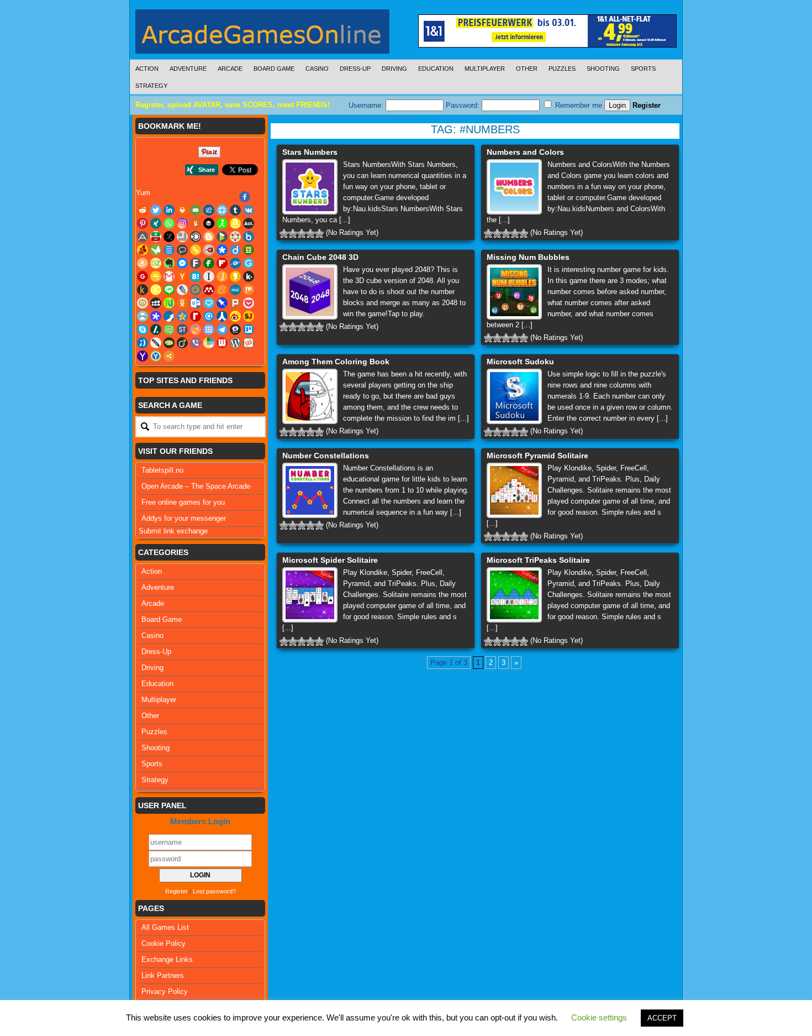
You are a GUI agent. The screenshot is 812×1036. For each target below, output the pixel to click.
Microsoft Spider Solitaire (330, 560)
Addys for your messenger (183, 518)
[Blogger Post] (208, 236)
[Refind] (208, 316)
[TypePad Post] (169, 342)
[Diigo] (235, 249)
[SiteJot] (248, 316)
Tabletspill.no (162, 470)
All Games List (165, 927)
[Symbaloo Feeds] (208, 329)
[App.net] (142, 236)
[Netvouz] (169, 302)
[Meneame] (222, 289)
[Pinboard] (222, 302)
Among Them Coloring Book (335, 361)
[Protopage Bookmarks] (155, 316)
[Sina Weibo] (235, 316)
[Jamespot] (222, 276)
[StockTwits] (182, 329)
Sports (643, 68)
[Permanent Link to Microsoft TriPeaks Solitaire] (514, 594)
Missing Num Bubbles (528, 257)
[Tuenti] (142, 342)
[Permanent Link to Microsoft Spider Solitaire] (310, 594)
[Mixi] (142, 302)
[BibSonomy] (169, 236)
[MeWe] (235, 289)
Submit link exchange (173, 531)
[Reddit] (142, 210)
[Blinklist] (195, 236)
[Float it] (222, 210)
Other (526, 68)
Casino (317, 68)
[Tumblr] (235, 210)
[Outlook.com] (195, 302)
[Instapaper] (208, 276)
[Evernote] (169, 263)
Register (646, 105)
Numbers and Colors (525, 152)
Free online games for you (183, 502)
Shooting (603, 68)
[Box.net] (248, 236)
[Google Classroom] (155, 276)
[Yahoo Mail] (142, 356)
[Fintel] (208, 263)
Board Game (274, 68)
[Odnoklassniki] (182, 302)
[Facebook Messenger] (182, 263)
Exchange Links (167, 959)
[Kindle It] (142, 289)
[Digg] (208, 210)
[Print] (182, 210)
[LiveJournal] (182, 289)
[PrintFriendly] (142, 316)
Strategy (151, 85)
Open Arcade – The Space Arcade (195, 486)
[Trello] (248, 329)
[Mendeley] (208, 289)
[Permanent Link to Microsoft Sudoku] (514, 396)
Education (436, 68)
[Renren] (222, 316)
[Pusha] (169, 316)
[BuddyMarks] (142, 249)
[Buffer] (208, 223)
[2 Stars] (292, 233)
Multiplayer (485, 68)
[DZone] (155, 263)
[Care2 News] (155, 249)
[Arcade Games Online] (262, 34)
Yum (143, 193)
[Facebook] (244, 196)
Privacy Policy (164, 991)
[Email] (195, 210)
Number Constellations (325, 455)
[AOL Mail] (248, 223)
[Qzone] (182, 316)
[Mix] (248, 289)
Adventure (188, 68)
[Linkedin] (169, 210)
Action (147, 68)
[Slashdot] (155, 329)
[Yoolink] (155, 356)
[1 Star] (284, 233)
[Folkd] (235, 263)
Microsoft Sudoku (520, 361)
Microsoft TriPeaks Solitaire (538, 560)
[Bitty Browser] (182, 236)
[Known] (155, 289)
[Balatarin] (155, 236)
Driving (394, 68)
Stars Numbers (310, 152)
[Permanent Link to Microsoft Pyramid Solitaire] (514, 490)
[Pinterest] (142, 223)
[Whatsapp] (169, 223)
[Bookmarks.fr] (235, 236)
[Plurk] (235, 302)
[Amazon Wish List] (235, 223)
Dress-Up (355, 68)
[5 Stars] (319, 233)
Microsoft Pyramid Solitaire (537, 455)
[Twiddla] (155, 342)
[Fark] (195, 263)
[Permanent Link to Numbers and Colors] (514, 186)
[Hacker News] (182, 276)
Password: (464, 105)
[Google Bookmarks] (142, 276)
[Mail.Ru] (195, 289)
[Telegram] (222, 329)
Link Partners (162, 975)
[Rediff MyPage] (195, 316)
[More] (169, 356)
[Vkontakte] (248, 210)
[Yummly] (195, 223)
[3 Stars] (301, 233)
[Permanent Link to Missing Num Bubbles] (514, 292)
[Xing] (155, 223)
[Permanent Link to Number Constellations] (310, 490)
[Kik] (248, 276)
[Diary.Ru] (208, 249)
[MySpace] (155, 302)
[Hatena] (195, 276)
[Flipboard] (222, 263)
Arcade (230, 68)
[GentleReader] (248, 263)
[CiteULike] (169, 249)
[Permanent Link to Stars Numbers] (310, 186)
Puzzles (562, 68)
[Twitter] (155, 210)
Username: (367, 105)
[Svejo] (195, 329)
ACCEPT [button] (662, 1018)
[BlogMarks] (222, 236)
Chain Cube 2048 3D (320, 257)
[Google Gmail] (169, 276)
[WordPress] (235, 342)
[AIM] (222, 223)
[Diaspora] (222, 249)
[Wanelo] (208, 342)
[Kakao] (235, 276)
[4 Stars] (310, 233)
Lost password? (214, 891)
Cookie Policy (163, 943)
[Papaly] (208, 302)
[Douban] (248, 249)
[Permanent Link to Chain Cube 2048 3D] (310, 292)
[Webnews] (222, 342)
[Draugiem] (142, 263)
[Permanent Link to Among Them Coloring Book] (310, 396)
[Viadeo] (182, 342)
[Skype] (142, 329)
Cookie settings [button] (599, 1017)
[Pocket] (248, 302)
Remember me (577, 105)
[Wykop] (248, 342)
